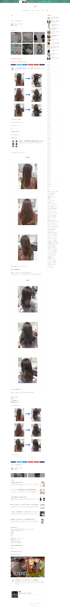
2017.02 (49, 151)
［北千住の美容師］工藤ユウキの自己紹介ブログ (17, 482)
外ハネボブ (49, 211)
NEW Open (50, 229)
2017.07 (49, 141)
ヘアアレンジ (50, 246)
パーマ (49, 252)
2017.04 (49, 147)
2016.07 (49, 164)
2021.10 (48, 74)
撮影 (53, 247)
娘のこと (49, 205)
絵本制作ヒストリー (51, 196)
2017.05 (49, 145)
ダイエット (50, 235)
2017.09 (49, 137)
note (49, 209)
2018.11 (48, 109)
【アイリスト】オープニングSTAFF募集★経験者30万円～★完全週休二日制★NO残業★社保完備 (23, 489)
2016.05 (49, 168)
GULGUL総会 (50, 220)
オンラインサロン (51, 212)
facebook (12, 532)
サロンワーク (50, 250)
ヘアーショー (50, 249)
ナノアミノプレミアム (51, 200)
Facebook (33, 10)
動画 (55, 240)
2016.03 (49, 172)
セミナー (50, 261)
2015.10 (49, 182)
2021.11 (48, 72)
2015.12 (49, 178)
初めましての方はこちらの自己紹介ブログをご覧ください (19, 61)
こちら (20, 58)
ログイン (49, 1)
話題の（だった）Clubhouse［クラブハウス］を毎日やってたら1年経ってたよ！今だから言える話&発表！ (24, 504)
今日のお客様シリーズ (51, 258)
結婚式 (49, 217)
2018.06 (49, 119)
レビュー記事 (55, 235)
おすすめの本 (50, 202)
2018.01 (49, 129)
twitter (11, 535)
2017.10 (49, 135)
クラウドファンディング (51, 203)
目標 (55, 238)
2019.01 (48, 105)
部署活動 (55, 250)
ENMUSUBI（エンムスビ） (52, 197)
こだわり (49, 244)
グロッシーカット (50, 240)
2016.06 (49, 166)
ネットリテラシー (50, 218)
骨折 (53, 191)
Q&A (53, 244)
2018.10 (49, 111)
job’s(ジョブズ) (55, 205)
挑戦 (52, 206)
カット (53, 237)
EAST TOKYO (50, 232)
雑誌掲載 (55, 215)
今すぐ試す (44, 1)
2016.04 (49, 170)
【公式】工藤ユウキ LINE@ (25, 10)
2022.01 (48, 70)
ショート (49, 214)
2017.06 (49, 143)
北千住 (54, 229)
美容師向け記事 (50, 256)
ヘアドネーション (50, 238)
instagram (12, 533)
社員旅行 (49, 199)
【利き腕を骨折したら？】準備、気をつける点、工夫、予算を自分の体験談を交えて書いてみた (23, 519)
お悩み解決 (50, 241)
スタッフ (50, 253)
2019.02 (48, 103)
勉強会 (55, 232)
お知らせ (54, 264)
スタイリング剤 (50, 226)
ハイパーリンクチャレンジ (51, 255)
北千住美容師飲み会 (51, 243)
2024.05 (48, 64)
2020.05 (48, 88)
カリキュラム (53, 223)
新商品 (54, 246)
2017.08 (49, 139)
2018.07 (49, 117)
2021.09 (48, 76)
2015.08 (49, 186)
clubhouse (49, 191)
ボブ (53, 214)
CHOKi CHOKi (56, 226)
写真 (49, 264)
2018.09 (49, 113)
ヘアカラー (54, 252)
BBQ (49, 206)
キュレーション (50, 267)
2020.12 (48, 82)
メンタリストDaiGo (51, 194)
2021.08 (48, 78)
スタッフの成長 (50, 208)
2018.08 (49, 115)
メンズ (54, 211)
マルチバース (53, 217)
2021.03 (48, 80)
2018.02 (48, 127)
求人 (49, 223)
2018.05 (48, 121)
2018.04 (48, 123)
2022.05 (48, 68)
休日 (54, 253)
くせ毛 (56, 212)
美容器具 (55, 220)
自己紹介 (55, 249)
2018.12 (48, 107)
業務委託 (55, 208)
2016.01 (49, 176)
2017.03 (49, 149)
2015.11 (49, 180)
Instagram (38, 10)
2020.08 (48, 84)
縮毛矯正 (57, 243)
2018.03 (48, 125)
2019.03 (48, 101)
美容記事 (55, 261)
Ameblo (47, 10)
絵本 (57, 191)
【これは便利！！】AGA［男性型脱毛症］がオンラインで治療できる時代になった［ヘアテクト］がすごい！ (25, 511)
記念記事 (49, 247)
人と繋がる (55, 241)
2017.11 (49, 133)
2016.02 (49, 174)
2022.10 (48, 66)
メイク (49, 237)
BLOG (42, 10)
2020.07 (48, 86)
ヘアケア (52, 209)
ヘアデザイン (50, 215)
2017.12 (49, 131)
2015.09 (49, 184)
